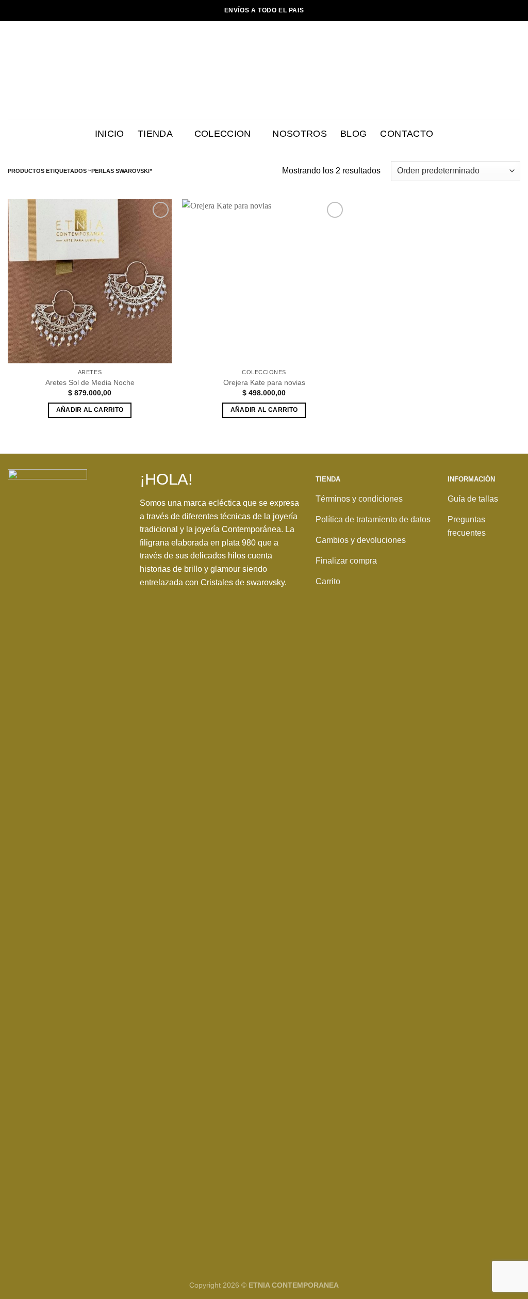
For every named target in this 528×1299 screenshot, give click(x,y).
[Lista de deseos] (498, 70)
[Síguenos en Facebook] (458, 584)
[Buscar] (483, 70)
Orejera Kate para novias (264, 382)
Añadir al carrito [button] (90, 410)
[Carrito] (515, 70)
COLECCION (222, 134)
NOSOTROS (299, 134)
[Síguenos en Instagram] (480, 584)
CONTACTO (406, 134)
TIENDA (155, 134)
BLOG (353, 134)
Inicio (109, 134)
